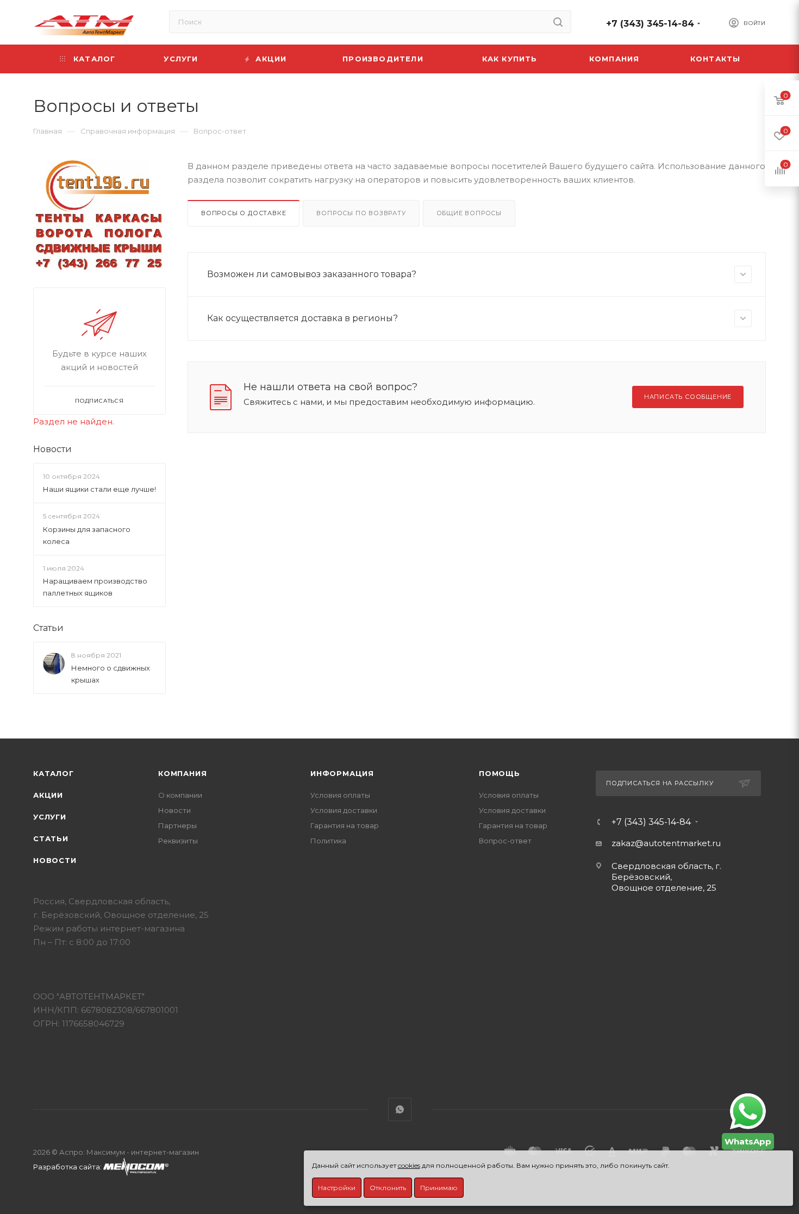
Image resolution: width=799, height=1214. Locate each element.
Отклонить (388, 1188)
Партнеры (177, 825)
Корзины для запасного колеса (86, 535)
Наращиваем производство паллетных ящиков (95, 587)
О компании (180, 795)
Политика (328, 840)
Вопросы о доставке (243, 213)
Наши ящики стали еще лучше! (99, 489)
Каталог (53, 773)
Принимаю (439, 1188)
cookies (409, 1165)
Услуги (49, 816)
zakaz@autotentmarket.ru (666, 843)
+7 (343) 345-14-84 (650, 23)
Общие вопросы (469, 213)
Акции (48, 795)
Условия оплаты (340, 795)
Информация (342, 773)
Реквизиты (178, 840)
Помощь (499, 773)
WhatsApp (399, 1109)
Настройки (336, 1188)
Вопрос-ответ (505, 840)
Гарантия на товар (344, 825)
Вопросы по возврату (360, 213)
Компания (182, 773)
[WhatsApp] (748, 1111)
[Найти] (558, 21)
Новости (52, 449)
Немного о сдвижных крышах (110, 674)
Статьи (48, 628)
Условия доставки (343, 810)
